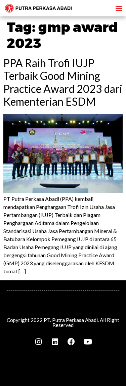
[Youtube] (87, 341)
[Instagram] (38, 341)
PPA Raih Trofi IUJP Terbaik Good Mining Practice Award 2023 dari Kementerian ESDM (62, 82)
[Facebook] (71, 341)
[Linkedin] (54, 341)
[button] (118, 7)
